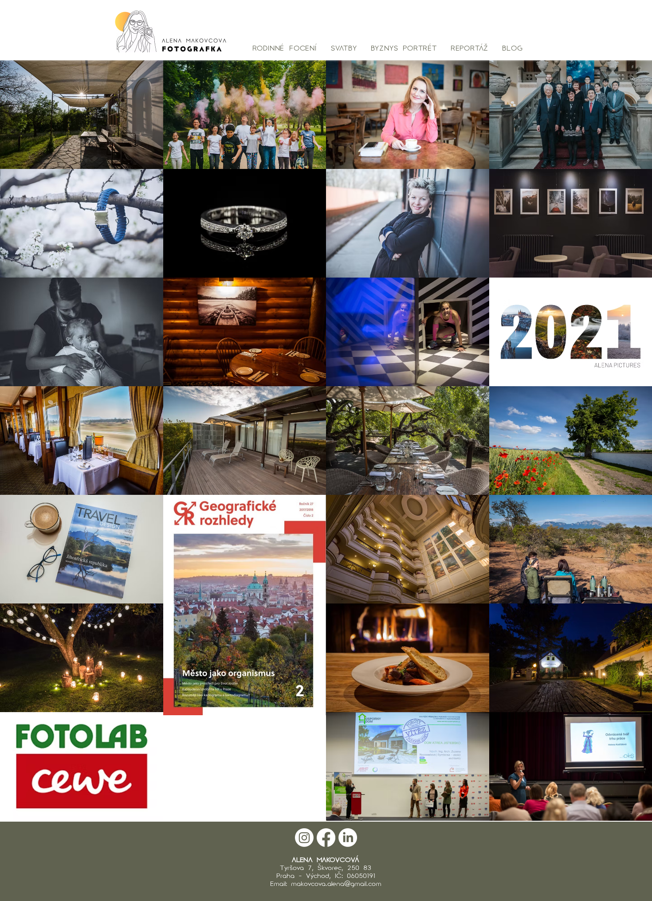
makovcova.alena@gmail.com (336, 883)
